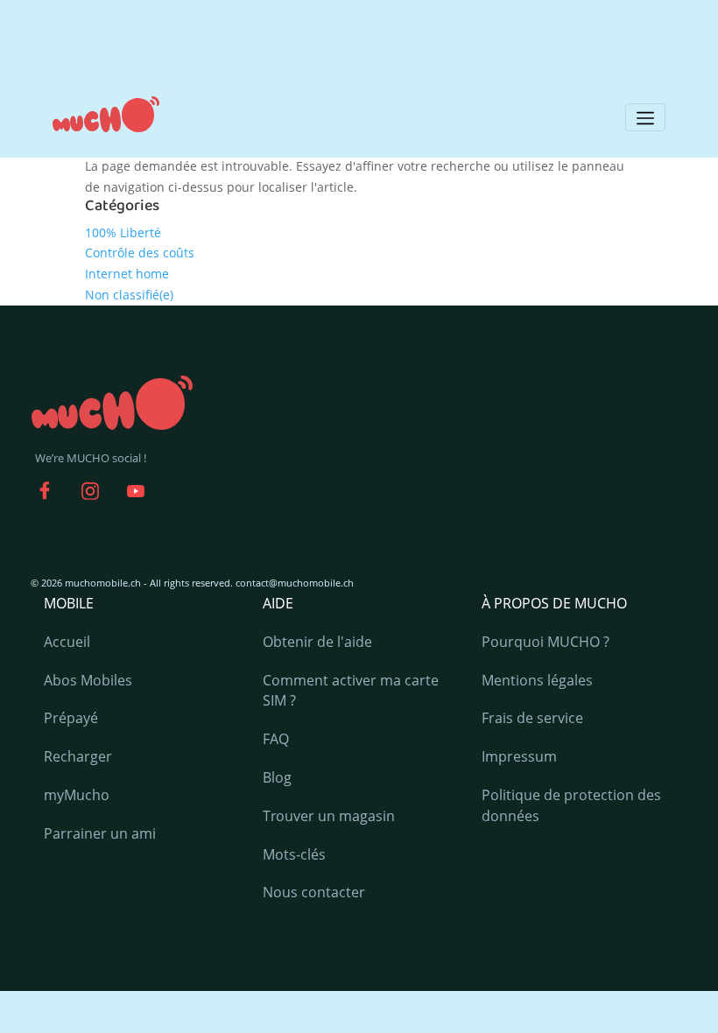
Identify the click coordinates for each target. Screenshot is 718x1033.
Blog (277, 777)
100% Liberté (123, 232)
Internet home (127, 273)
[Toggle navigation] (645, 117)
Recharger (78, 756)
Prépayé (71, 717)
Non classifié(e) (129, 294)
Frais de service (532, 717)
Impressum (519, 756)
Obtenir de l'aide (317, 641)
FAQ (276, 738)
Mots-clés (294, 854)
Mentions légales (537, 680)
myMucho (76, 795)
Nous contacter (314, 892)
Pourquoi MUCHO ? (545, 641)
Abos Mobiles (88, 680)
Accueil (67, 641)
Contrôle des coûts (139, 252)
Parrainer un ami (100, 833)
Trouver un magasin (329, 816)
